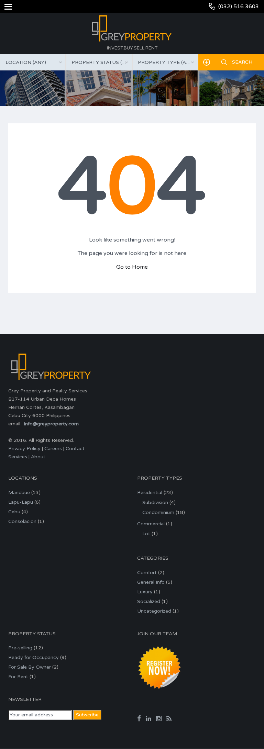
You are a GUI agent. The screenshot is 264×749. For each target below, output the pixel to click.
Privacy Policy (24, 448)
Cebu (14, 512)
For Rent (18, 677)
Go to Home (132, 267)
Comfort (147, 572)
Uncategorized (154, 611)
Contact (75, 448)
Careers (53, 448)
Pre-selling (20, 648)
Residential (149, 492)
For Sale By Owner (29, 667)
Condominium (158, 512)
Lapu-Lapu (20, 502)
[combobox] (33, 62)
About (38, 457)
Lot (146, 534)
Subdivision (155, 502)
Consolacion (22, 521)
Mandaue (19, 492)
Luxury (145, 592)
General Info (151, 582)
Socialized (148, 601)
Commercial (151, 524)
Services (17, 457)
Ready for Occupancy (33, 657)
